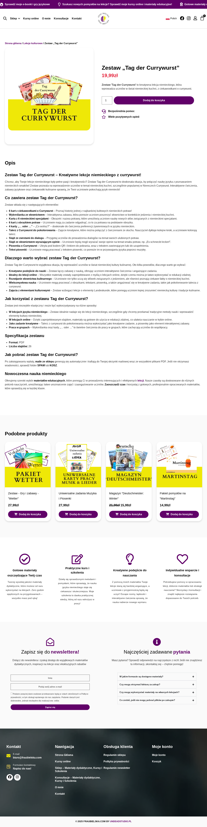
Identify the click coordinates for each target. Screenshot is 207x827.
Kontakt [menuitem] (77, 18)
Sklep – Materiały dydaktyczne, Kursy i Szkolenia (78, 770)
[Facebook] (182, 18)
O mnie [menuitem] (46, 18)
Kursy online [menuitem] (31, 18)
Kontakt (60, 793)
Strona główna (13, 43)
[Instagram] (189, 18)
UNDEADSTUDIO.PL (121, 821)
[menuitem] (15, 18)
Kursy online (63, 761)
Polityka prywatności (116, 761)
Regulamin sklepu (115, 755)
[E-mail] (8, 756)
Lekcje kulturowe (33, 43)
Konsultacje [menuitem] (61, 18)
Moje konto (159, 755)
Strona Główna (64, 755)
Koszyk (156, 761)
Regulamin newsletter (117, 768)
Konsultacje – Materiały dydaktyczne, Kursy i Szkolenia (77, 779)
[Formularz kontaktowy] (8, 767)
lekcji (140, 380)
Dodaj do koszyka (154, 100)
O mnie (59, 787)
